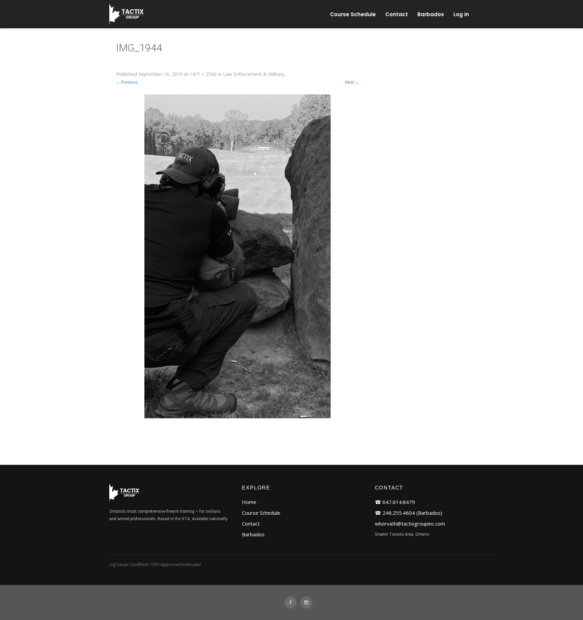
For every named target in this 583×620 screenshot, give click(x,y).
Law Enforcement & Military (253, 74)
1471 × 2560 (203, 74)
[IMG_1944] (237, 256)
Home (249, 502)
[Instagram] (306, 602)
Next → (352, 82)
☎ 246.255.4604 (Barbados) (408, 512)
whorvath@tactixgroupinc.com (410, 523)
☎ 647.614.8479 (395, 502)
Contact (396, 14)
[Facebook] (290, 602)
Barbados (430, 14)
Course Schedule (353, 14)
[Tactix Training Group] (127, 22)
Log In (461, 14)
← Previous (127, 82)
